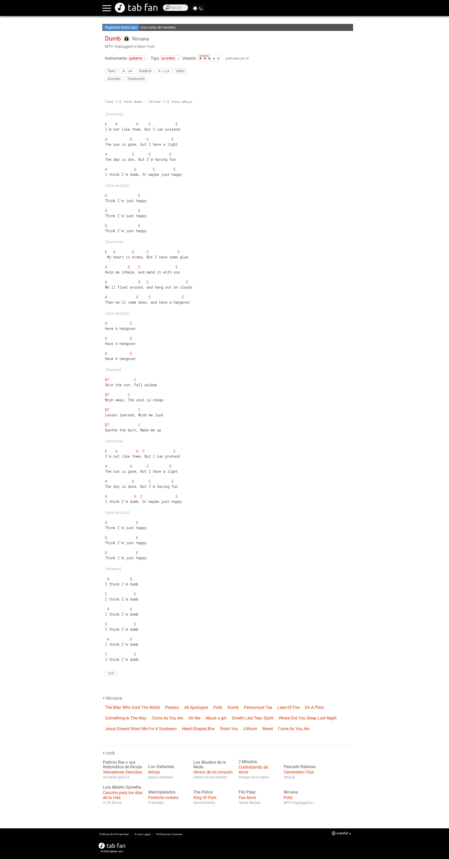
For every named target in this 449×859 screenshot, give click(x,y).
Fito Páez (247, 792)
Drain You (229, 728)
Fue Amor (247, 797)
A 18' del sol (112, 803)
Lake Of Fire (289, 707)
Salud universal (160, 777)
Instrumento (116, 58)
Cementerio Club (299, 772)
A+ (130, 71)
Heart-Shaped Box (198, 728)
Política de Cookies (169, 834)
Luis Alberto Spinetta (122, 787)
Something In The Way (126, 718)
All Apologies (196, 707)
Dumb (233, 707)
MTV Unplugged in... (300, 803)
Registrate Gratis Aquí (121, 27)
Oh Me (194, 718)
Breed (267, 728)
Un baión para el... (117, 777)
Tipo (155, 58)
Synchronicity (204, 803)
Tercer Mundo (250, 803)
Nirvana (140, 39)
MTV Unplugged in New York (130, 46)
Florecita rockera (163, 797)
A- (124, 71)
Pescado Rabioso (300, 766)
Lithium (250, 728)
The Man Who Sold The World (132, 707)
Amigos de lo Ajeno (254, 777)
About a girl (216, 718)
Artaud (289, 777)
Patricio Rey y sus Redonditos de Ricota (122, 764)
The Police (203, 792)
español (342, 833)
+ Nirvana (112, 698)
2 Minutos (248, 762)
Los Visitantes (161, 766)
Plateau (172, 707)
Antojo (154, 772)
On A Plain (314, 707)
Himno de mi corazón (213, 772)
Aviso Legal (142, 834)
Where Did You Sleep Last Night (307, 718)
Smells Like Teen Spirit (252, 718)
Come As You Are (167, 718)
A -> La (163, 71)
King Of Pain (204, 797)
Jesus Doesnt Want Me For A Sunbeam (141, 728)
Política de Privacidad (114, 834)
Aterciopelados (161, 792)
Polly (217, 707)
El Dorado (156, 803)
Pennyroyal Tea (258, 707)
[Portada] (136, 8)
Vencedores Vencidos (122, 772)
